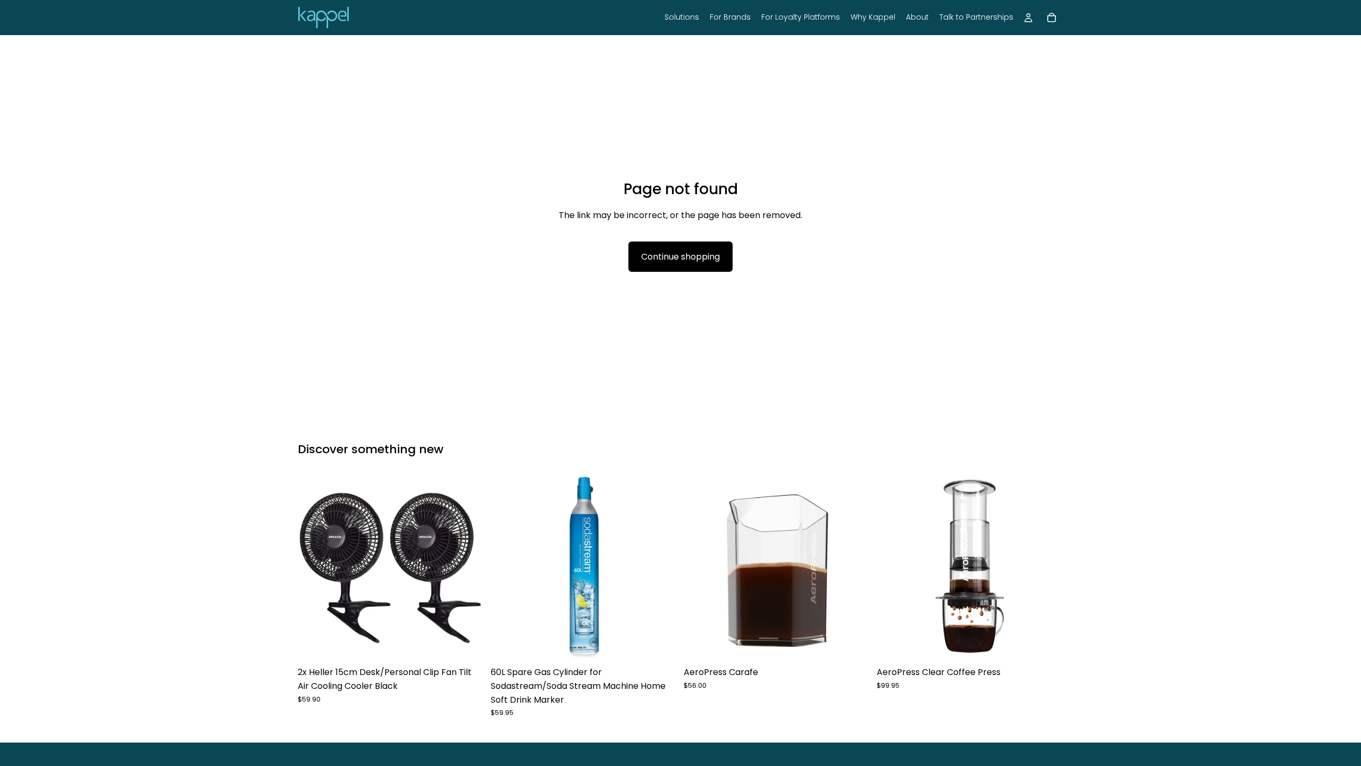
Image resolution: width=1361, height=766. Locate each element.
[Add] (467, 645)
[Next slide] (468, 568)
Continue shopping (680, 257)
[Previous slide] (314, 568)
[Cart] (1051, 17)
